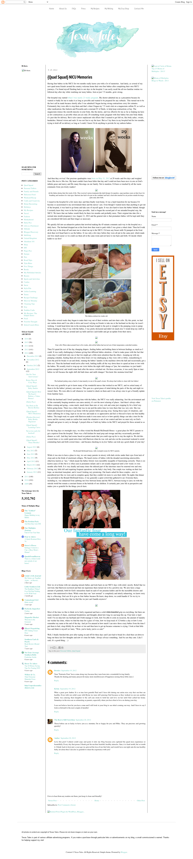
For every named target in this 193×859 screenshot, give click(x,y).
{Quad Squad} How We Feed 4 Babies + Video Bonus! (33, 395)
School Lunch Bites (31, 325)
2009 (27, 483)
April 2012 (31, 461)
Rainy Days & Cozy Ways (31, 381)
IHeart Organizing (32, 628)
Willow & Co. (30, 674)
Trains (26, 294)
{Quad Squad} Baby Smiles (32, 387)
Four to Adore (30, 536)
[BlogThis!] (54, 647)
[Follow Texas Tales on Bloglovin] (164, 179)
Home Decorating (30, 204)
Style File (27, 288)
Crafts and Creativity (32, 200)
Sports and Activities (32, 279)
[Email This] (51, 647)
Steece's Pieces (30, 545)
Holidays (27, 207)
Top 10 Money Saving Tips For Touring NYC (32, 667)
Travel (26, 213)
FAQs (74, 8)
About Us (63, 8)
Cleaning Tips (29, 303)
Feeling (27, 611)
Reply (56, 680)
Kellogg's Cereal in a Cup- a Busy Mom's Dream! (31, 549)
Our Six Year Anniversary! (32, 375)
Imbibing (27, 235)
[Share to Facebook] (59, 647)
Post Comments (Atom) (67, 805)
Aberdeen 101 (29, 241)
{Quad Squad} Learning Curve (33, 426)
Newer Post (52, 800)
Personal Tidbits (65, 651)
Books (26, 269)
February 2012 (32, 468)
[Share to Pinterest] (62, 647)
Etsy (25, 307)
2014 (27, 345)
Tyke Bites (28, 263)
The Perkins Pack (32, 521)
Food (26, 318)
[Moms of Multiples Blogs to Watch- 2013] (161, 80)
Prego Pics (28, 250)
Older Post (141, 800)
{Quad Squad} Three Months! (33, 441)
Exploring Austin (30, 657)
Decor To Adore (31, 663)
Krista (56, 688)
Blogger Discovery (31, 232)
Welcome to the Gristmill (30, 620)
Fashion (27, 216)
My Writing (109, 8)
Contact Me (139, 8)
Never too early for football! (33, 432)
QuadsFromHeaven (32, 556)
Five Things (28, 266)
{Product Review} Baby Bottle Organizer (33, 419)
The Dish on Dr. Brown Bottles (32, 406)
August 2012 (32, 447)
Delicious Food (30, 194)
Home (51, 8)
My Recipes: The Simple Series (30, 314)
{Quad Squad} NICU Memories (33, 412)
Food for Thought (30, 321)
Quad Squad (76, 651)
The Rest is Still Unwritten (64, 719)
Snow (26, 285)
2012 (27, 353)
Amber (57, 738)
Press (83, 8)
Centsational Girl (31, 599)
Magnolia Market (32, 617)
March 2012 (32, 464)
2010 (27, 480)
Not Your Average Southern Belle (32, 653)
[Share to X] (57, 647)
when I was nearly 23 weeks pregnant (83, 97)
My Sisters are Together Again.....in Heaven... (33, 579)
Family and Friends (31, 191)
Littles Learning (30, 291)
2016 (27, 338)
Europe (26, 254)
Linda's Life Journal (33, 575)
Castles (26, 282)
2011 (27, 476)
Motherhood (28, 219)
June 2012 (31, 454)
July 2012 (31, 450)
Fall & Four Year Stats (32, 532)
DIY (25, 247)
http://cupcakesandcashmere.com (33, 686)
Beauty (26, 276)
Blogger (124, 852)
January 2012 (32, 472)
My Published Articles (32, 272)
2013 (27, 349)
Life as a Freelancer (31, 225)
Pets (25, 257)
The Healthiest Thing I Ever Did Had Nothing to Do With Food (32, 591)
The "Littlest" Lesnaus (30, 511)
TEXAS (27, 229)
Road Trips (28, 260)
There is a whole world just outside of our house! (32, 560)
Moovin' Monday (30, 300)
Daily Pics (28, 222)
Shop (26, 244)
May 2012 (31, 457)
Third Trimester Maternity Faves (30, 678)
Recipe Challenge (31, 297)
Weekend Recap (30, 197)
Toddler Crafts (29, 310)
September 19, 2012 (69, 670)
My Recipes (95, 8)
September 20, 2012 (83, 719)
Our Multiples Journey (30, 529)
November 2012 (33, 359)
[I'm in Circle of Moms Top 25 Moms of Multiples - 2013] (161, 71)
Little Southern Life (32, 586)
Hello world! (29, 602)
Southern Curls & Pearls (32, 640)
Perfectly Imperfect (32, 608)
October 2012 (32, 365)
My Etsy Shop (123, 8)
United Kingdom (30, 238)
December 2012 (33, 356)
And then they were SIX (33, 524)
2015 (27, 342)
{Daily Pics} (31, 402)
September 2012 (33, 369)
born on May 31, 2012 (101, 178)
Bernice (57, 670)
